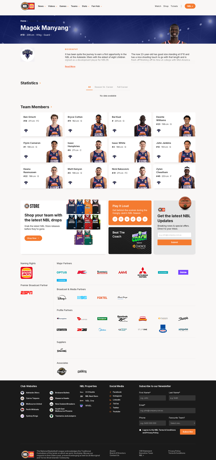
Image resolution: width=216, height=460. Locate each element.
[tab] (89, 87)
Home (23, 21)
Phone (142, 417)
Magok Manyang (47, 21)
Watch (158, 6)
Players (32, 21)
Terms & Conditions (167, 430)
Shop (166, 6)
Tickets (174, 6)
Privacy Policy (152, 433)
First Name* (145, 392)
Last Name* (174, 392)
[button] (42, 6)
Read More (70, 66)
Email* (142, 405)
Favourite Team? (177, 417)
